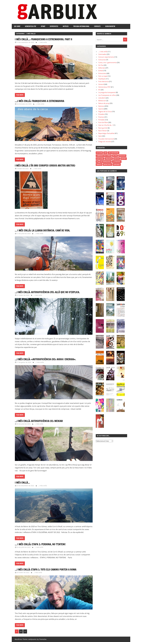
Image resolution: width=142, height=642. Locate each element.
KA (99, 90)
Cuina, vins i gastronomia (107, 62)
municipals (107, 164)
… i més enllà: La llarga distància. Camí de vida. (43, 230)
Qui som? (17, 26)
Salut (100, 136)
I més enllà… (22, 482)
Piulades (101, 114)
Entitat (100, 70)
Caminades (102, 54)
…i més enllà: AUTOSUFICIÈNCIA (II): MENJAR (39, 421)
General (101, 84)
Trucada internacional (81, 26)
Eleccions (100, 159)
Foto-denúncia (103, 81)
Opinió (43, 26)
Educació (122, 156)
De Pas (100, 65)
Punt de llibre (103, 122)
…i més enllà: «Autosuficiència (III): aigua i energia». (45, 359)
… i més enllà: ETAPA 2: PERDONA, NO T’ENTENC (40, 544)
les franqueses (105, 161)
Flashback (101, 79)
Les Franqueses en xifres (107, 95)
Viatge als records (104, 141)
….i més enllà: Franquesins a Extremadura (40, 101)
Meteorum (102, 101)
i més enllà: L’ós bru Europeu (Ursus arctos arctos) (45, 165)
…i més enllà (102, 51)
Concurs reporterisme (106, 57)
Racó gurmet (102, 128)
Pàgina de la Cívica (105, 111)
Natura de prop (103, 103)
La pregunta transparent (107, 92)
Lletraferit (101, 98)
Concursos (102, 60)
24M (105, 153)
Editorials (101, 68)
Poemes (101, 117)
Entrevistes (54, 26)
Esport (123, 159)
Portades (101, 120)
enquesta (108, 159)
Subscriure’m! (110, 26)
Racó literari (102, 131)
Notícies (66, 26)
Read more (19, 95)
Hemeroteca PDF (30, 26)
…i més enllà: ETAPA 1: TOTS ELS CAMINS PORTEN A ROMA (46, 569)
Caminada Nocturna (103, 156)
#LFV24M (99, 153)
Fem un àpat (102, 76)
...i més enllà (42, 42)
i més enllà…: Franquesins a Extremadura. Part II (43, 39)
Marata (99, 164)
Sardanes (116, 164)
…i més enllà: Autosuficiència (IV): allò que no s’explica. (47, 292)
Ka (97, 161)
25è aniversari (114, 153)
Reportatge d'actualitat (106, 133)
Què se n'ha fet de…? (105, 125)
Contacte (97, 26)
